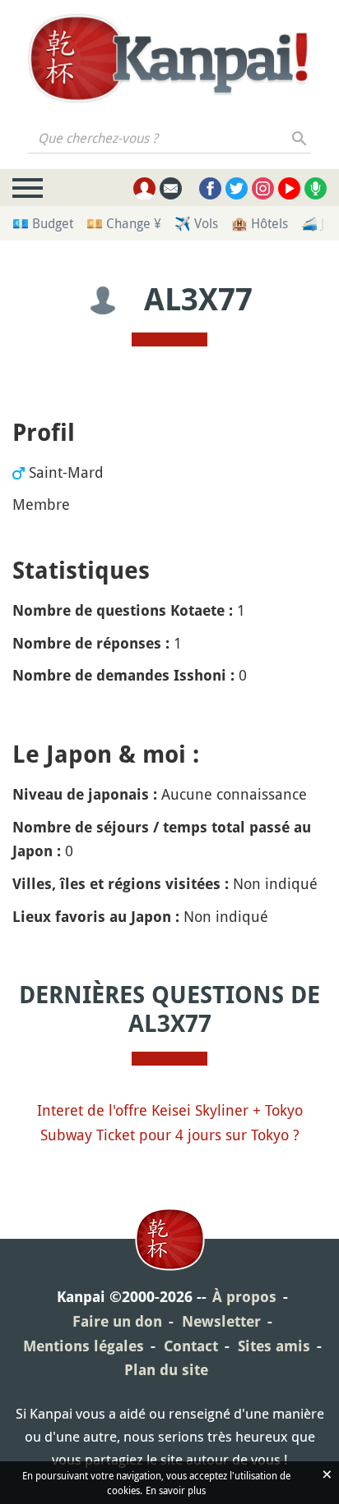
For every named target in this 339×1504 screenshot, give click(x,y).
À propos (244, 1296)
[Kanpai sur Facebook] (210, 188)
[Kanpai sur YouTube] (289, 188)
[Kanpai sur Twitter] (236, 188)
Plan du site (166, 1369)
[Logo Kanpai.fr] (169, 58)
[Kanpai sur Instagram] (263, 188)
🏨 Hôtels (259, 223)
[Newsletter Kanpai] (171, 188)
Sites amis (274, 1346)
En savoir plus (176, 1490)
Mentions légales (83, 1346)
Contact (191, 1346)
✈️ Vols (196, 223)
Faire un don (117, 1321)
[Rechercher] (300, 138)
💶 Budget (42, 223)
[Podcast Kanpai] (315, 188)
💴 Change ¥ (123, 223)
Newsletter (221, 1321)
